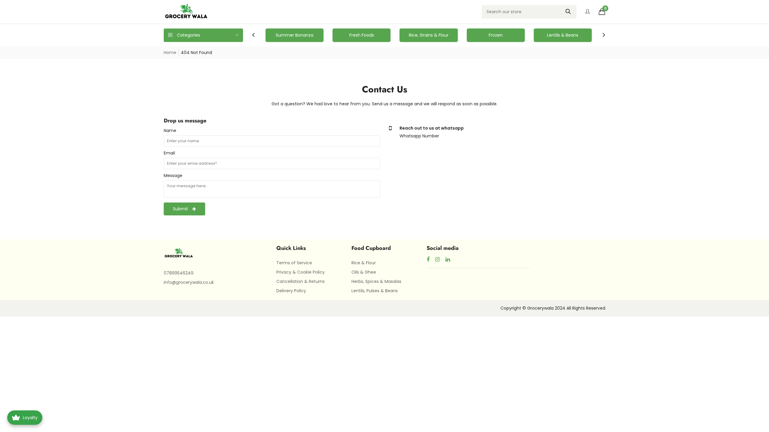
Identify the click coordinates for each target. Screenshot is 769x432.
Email (169, 153)
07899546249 (178, 273)
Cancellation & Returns (300, 281)
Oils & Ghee (363, 272)
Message (173, 175)
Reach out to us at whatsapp (432, 128)
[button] (602, 11)
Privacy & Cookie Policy (300, 272)
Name (170, 131)
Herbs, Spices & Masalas (376, 281)
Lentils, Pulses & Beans (374, 291)
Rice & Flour (363, 263)
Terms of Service (294, 263)
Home (170, 53)
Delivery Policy (291, 291)
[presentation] (253, 35)
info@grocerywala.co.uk (189, 282)
